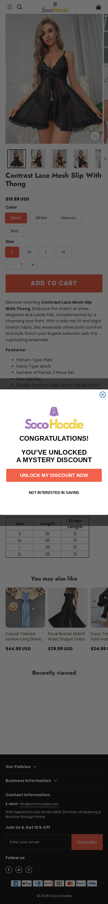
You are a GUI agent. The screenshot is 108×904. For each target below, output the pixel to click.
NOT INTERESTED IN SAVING (54, 492)
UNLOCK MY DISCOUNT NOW (54, 475)
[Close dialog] (103, 395)
